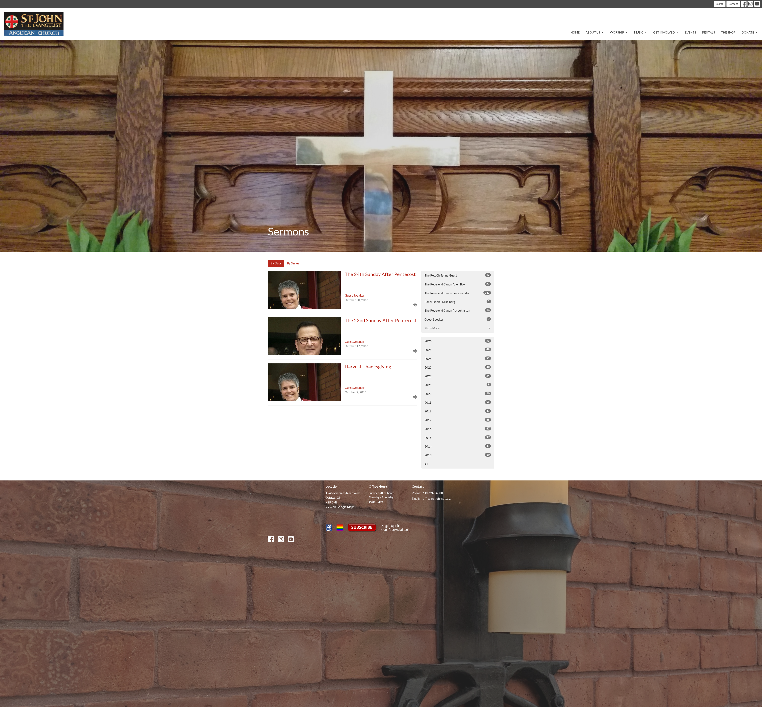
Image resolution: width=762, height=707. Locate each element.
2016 (457, 429)
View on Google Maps (339, 507)
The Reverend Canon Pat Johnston (457, 310)
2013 (457, 455)
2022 (457, 376)
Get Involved (664, 32)
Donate (748, 32)
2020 (457, 394)
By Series (293, 263)
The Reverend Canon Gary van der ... (457, 293)
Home (575, 32)
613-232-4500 (433, 493)
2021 (457, 385)
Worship (617, 32)
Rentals (708, 32)
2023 (457, 367)
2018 (457, 411)
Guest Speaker (457, 319)
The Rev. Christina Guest (457, 275)
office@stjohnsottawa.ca (437, 498)
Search (720, 3)
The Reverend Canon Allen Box (457, 284)
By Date (275, 263)
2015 (457, 437)
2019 (457, 402)
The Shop (728, 32)
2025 (457, 350)
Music (638, 32)
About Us (593, 32)
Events (690, 32)
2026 (457, 341)
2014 (457, 446)
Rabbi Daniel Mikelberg (457, 302)
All (426, 464)
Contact (733, 3)
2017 (457, 420)
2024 (457, 358)
